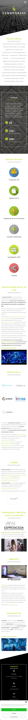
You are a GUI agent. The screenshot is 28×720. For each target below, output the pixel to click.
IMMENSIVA (4, 585)
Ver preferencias (14, 716)
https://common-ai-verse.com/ (8, 322)
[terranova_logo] (7, 412)
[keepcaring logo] (7, 386)
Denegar (14, 713)
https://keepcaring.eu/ (6, 443)
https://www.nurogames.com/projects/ (9, 488)
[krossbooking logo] (21, 399)
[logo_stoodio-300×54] (21, 386)
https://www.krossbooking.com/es (9, 441)
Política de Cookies (20, 705)
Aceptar (14, 709)
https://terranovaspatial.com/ (8, 341)
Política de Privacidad (13, 705)
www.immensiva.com (13, 604)
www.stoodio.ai (5, 440)
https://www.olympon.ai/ (21, 434)
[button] (26, 702)
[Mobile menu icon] (25, 2)
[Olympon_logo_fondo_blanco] (7, 399)
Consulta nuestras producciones (8, 347)
